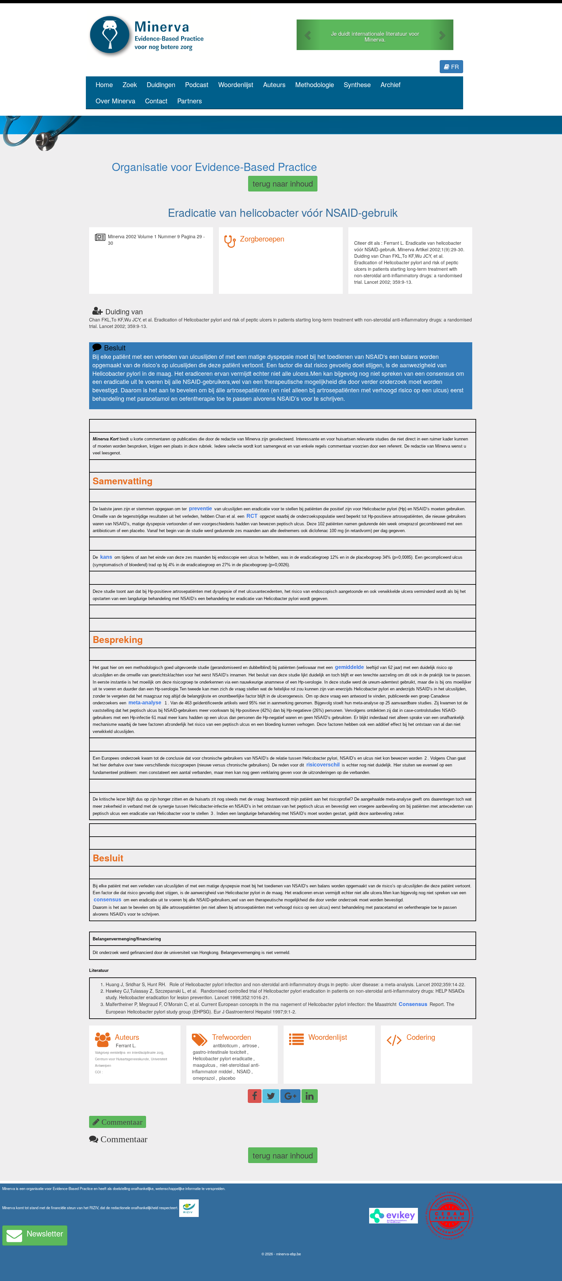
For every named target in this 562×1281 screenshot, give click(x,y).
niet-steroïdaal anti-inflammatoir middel (226, 1068)
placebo (227, 1078)
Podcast (196, 84)
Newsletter (45, 1233)
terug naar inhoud (283, 183)
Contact (156, 100)
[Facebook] (254, 1096)
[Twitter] (270, 1096)
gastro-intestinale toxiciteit (219, 1052)
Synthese (357, 84)
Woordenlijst (235, 84)
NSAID (243, 1071)
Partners (189, 100)
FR (454, 66)
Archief (391, 84)
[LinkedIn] (309, 1096)
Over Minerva (115, 100)
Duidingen (161, 84)
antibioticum (225, 1045)
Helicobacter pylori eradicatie (222, 1058)
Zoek (130, 84)
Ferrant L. (126, 1045)
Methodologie (314, 84)
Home (104, 84)
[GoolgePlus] (290, 1096)
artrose (249, 1045)
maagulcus (204, 1065)
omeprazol (204, 1078)
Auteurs (274, 84)
